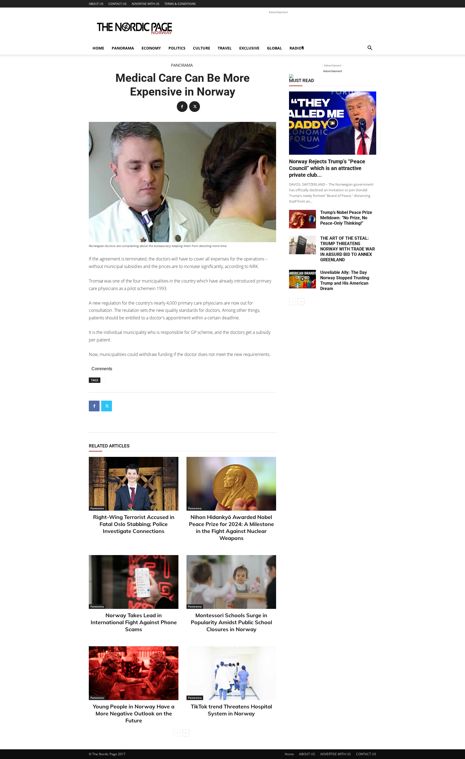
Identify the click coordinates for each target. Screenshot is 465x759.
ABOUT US (96, 4)
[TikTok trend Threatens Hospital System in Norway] (231, 673)
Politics (176, 48)
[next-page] (185, 732)
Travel (225, 48)
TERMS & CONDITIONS (180, 4)
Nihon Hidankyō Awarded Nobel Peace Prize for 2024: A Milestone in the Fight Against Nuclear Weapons (231, 527)
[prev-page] (177, 732)
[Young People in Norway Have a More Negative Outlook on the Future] (133, 673)
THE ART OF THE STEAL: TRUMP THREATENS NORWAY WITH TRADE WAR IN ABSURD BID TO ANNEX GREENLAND (347, 249)
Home (98, 48)
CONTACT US (117, 4)
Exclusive (249, 48)
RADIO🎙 (297, 48)
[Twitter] (194, 106)
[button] (369, 48)
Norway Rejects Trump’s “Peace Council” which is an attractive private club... (327, 168)
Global (274, 48)
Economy (151, 48)
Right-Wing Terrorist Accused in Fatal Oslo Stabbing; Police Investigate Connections (133, 524)
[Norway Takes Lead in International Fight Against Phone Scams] (133, 582)
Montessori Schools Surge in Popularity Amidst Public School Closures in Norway (231, 622)
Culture (201, 48)
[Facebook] (182, 106)
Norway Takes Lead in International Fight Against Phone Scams (134, 622)
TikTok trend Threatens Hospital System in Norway (231, 710)
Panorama (123, 48)
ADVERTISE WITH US (145, 4)
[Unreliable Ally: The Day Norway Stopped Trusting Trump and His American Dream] (302, 279)
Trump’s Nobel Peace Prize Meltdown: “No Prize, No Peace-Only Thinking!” (346, 218)
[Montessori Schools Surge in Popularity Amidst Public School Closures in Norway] (231, 582)
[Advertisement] (278, 27)
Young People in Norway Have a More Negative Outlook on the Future (133, 713)
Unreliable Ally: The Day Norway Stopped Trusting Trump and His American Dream (344, 280)
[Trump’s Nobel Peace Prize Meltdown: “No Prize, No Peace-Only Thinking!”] (302, 219)
